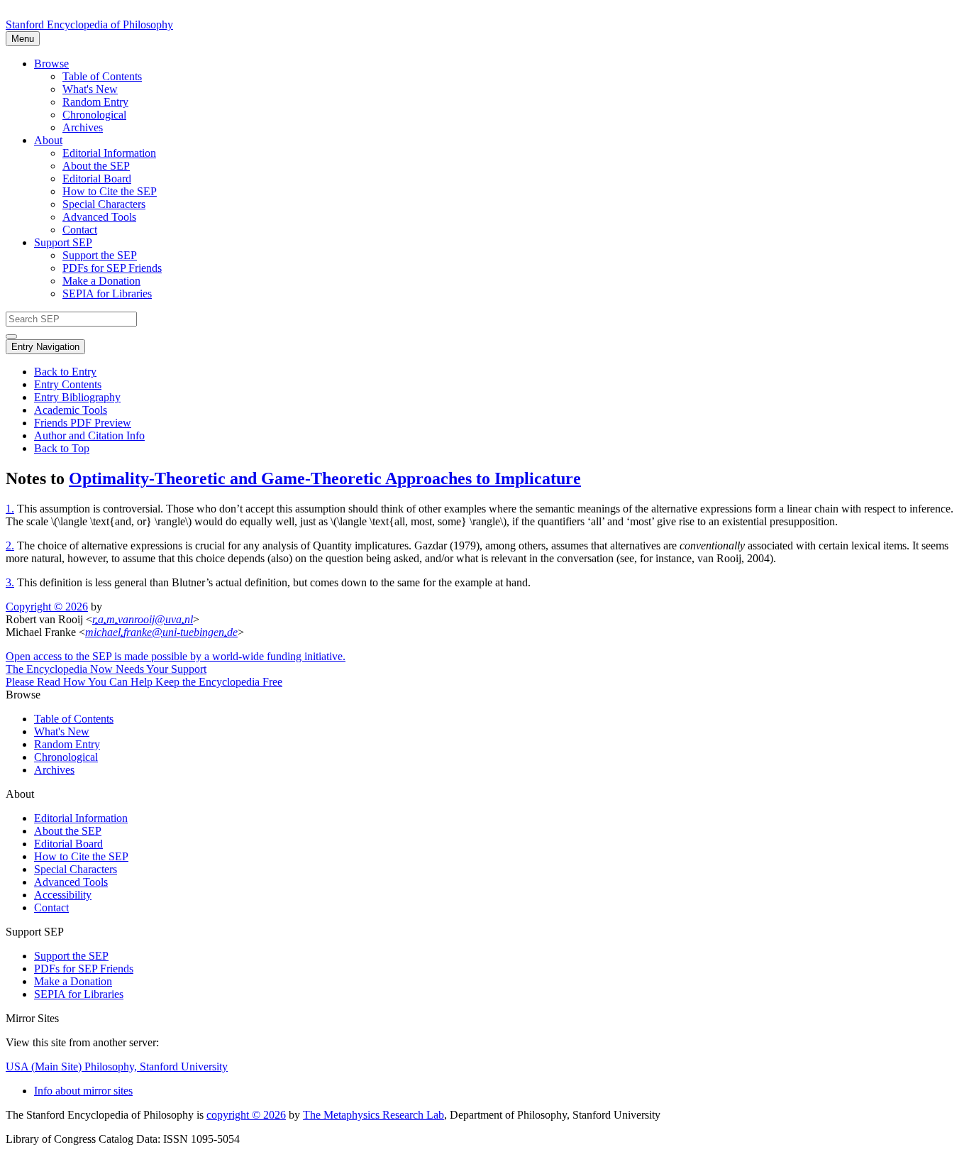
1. (10, 509)
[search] (11, 336)
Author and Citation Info (89, 435)
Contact (79, 230)
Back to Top (61, 448)
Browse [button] (51, 63)
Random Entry (95, 102)
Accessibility (63, 895)
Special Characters (103, 204)
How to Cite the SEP (109, 191)
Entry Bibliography (77, 397)
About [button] (48, 140)
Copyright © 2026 (47, 607)
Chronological (94, 115)
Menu (22, 38)
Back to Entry (65, 372)
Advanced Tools (99, 217)
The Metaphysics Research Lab (373, 1115)
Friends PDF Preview (82, 423)
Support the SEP (99, 255)
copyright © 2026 (246, 1115)
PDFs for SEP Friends (112, 268)
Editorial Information (109, 153)
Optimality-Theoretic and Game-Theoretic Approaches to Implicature (325, 478)
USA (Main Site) (117, 1066)
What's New (90, 89)
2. (10, 545)
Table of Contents (102, 76)
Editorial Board (96, 178)
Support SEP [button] (63, 242)
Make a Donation (101, 281)
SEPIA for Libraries (107, 293)
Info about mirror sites (83, 1091)
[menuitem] (512, 76)
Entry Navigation (45, 346)
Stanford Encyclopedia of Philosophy (89, 24)
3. (10, 582)
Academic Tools (70, 410)
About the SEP (96, 166)
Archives (82, 127)
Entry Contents (67, 384)
